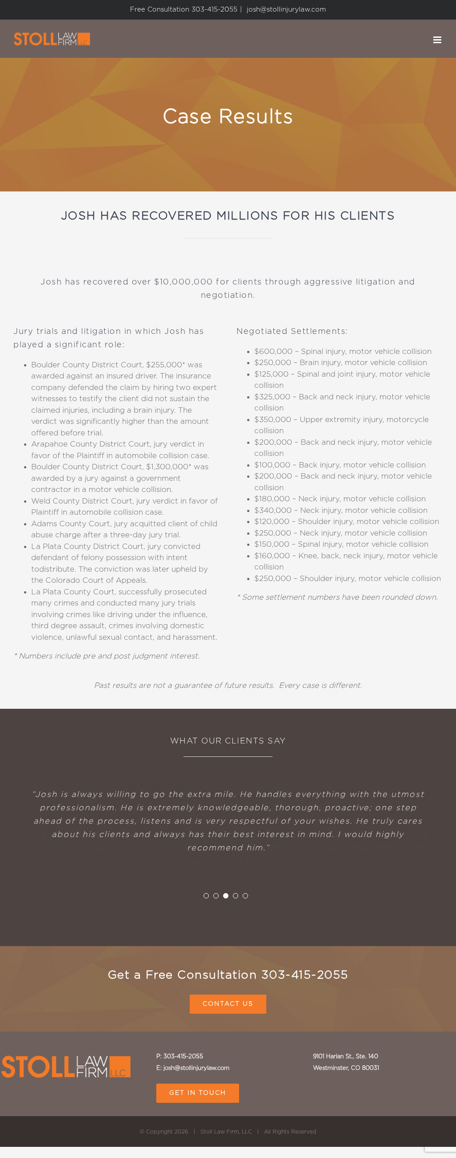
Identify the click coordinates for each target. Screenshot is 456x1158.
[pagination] (206, 893)
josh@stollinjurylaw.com (285, 9)
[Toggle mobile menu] (438, 40)
